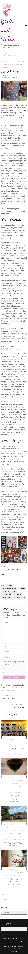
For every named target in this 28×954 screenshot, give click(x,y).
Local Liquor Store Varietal (12, 62)
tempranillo (7, 594)
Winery (6, 67)
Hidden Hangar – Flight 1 (14, 750)
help (11, 263)
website (5, 108)
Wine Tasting (17, 64)
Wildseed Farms (19, 597)
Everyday (14, 739)
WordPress (14, 951)
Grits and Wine (8, 30)
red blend (6, 591)
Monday (6, 64)
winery (15, 938)
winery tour (11, 940)
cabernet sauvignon (9, 588)
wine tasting (7, 938)
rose (14, 591)
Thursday (15, 783)
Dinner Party (10, 777)
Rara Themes (14, 949)
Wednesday (15, 789)
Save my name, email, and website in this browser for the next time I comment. (14, 662)
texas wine (17, 594)
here (10, 163)
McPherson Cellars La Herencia (14, 880)
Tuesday (20, 831)
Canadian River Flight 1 (14, 843)
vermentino (7, 597)
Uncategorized (15, 786)
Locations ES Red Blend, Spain (14, 797)
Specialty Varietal (15, 742)
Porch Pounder (18, 825)
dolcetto (22, 588)
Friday (20, 777)
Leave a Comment (11, 78)
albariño (9, 585)
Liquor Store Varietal (15, 780)
